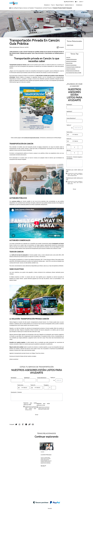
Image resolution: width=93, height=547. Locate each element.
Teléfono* (52, 377)
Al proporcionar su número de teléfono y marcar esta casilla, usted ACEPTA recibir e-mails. (43, 408)
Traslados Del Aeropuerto (71, 59)
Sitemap (22, 537)
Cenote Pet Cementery (70, 68)
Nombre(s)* (13, 377)
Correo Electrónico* (41, 377)
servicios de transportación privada (31, 137)
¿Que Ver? (68, 57)
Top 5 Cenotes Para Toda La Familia (73, 72)
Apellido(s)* (27, 377)
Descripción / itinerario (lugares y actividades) (74, 157)
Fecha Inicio (20, 385)
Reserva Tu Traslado (54, 537)
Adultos (68, 144)
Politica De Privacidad (70, 537)
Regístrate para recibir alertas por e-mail (43, 404)
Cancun (40, 147)
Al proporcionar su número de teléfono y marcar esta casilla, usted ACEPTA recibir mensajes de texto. (30, 408)
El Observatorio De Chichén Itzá (72, 70)
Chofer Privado (70, 45)
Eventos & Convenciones (71, 61)
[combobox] (53, 380)
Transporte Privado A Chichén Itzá (73, 67)
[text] (24, 388)
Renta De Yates (69, 63)
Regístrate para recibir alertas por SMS (30, 403)
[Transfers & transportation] (36, 108)
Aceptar (87, 542)
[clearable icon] (28, 388)
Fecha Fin (33, 385)
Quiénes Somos (38, 537)
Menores (69, 150)
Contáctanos (79, 5)
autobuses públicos (16, 201)
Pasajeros (46, 385)
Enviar (36, 414)
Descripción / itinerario (16, 392)
